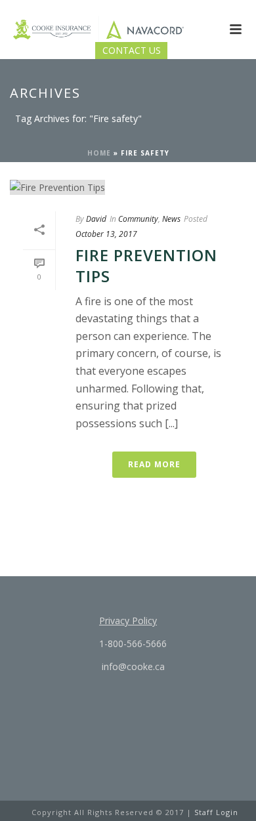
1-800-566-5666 (131, 643)
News (171, 218)
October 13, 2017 (106, 234)
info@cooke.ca (132, 666)
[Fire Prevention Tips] (128, 187)
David (96, 218)
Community (138, 218)
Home (99, 153)
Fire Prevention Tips (146, 265)
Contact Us (131, 50)
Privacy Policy (128, 620)
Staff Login (216, 812)
